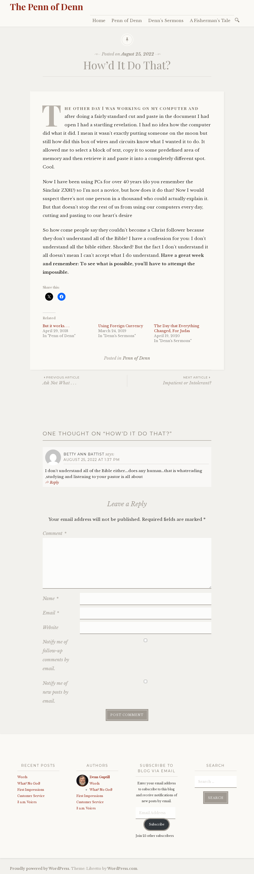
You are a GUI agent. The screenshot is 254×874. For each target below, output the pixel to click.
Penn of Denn (127, 20)
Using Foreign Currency (120, 326)
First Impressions (30, 790)
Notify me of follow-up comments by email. (56, 655)
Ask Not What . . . (61, 380)
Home (99, 20)
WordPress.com (122, 868)
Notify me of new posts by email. (55, 692)
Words (22, 777)
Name (51, 598)
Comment (54, 533)
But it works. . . (56, 326)
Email (51, 613)
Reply (54, 482)
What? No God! (28, 783)
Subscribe (156, 824)
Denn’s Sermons (166, 20)
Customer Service (31, 796)
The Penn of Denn (46, 6)
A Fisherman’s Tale (210, 20)
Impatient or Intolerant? (187, 380)
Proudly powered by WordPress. (40, 868)
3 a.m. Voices (27, 802)
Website (50, 627)
